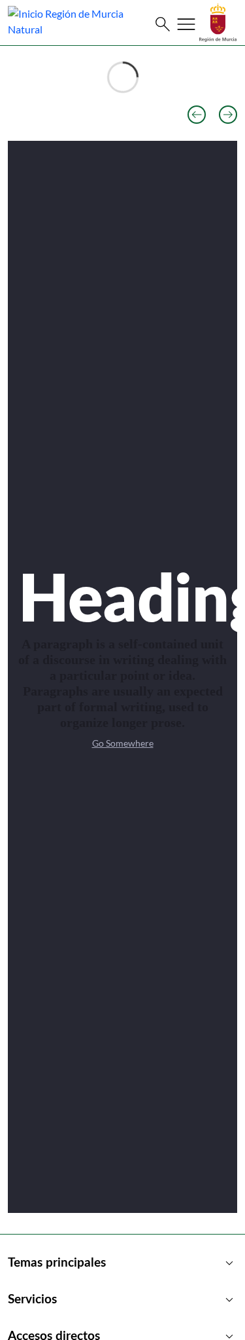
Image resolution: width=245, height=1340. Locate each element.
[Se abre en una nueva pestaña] (218, 21)
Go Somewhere (123, 743)
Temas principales (122, 1263)
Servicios (122, 1300)
